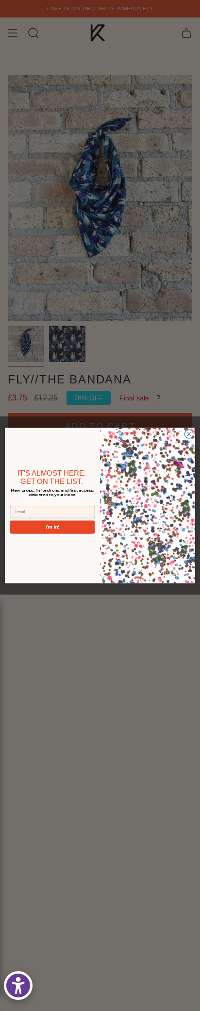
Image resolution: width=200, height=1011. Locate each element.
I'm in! (52, 527)
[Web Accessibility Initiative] (18, 985)
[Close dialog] (188, 434)
